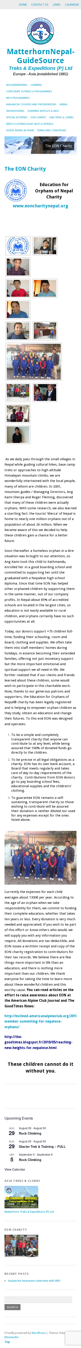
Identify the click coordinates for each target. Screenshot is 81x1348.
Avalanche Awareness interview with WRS (34, 1280)
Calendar (72, 4)
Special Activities (16, 117)
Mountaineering (16, 85)
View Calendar (14, 1169)
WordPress (39, 1333)
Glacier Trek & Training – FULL (42, 1146)
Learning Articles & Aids (43, 111)
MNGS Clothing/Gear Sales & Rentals (29, 124)
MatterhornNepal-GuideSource (40, 56)
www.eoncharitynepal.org (40, 206)
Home (23, 4)
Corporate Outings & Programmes (29, 91)
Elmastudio (11, 1337)
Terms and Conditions (51, 130)
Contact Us (39, 4)
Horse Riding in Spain (20, 130)
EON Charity (38, 117)
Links (57, 4)
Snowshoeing (15, 111)
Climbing (36, 85)
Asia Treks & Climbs (61, 117)
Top (7, 1342)
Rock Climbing (30, 1133)
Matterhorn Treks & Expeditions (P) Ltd (29, 1211)
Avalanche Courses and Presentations (31, 104)
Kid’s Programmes (18, 98)
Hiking (63, 104)
